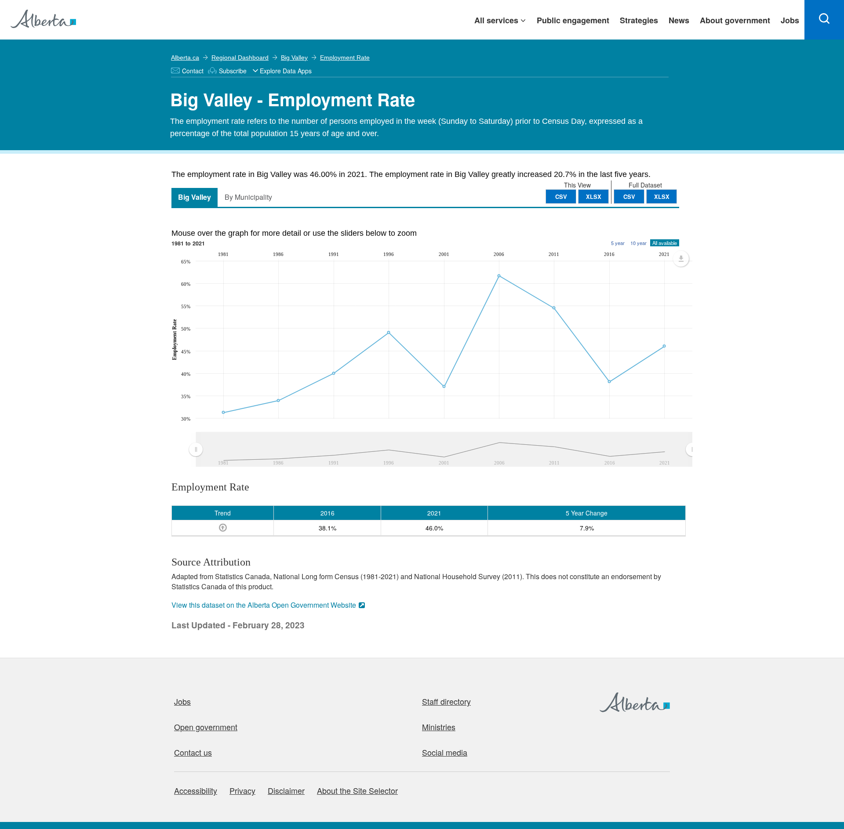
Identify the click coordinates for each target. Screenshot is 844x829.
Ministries (438, 726)
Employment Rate (345, 57)
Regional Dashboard (240, 57)
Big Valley (294, 57)
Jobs (182, 701)
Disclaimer (286, 790)
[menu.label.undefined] (681, 259)
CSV (629, 196)
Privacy (242, 790)
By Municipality (248, 197)
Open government (205, 726)
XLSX (661, 196)
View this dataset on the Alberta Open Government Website (263, 605)
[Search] (824, 20)
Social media (444, 752)
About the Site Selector (357, 790)
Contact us (193, 752)
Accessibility (195, 790)
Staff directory (446, 701)
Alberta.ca (185, 57)
